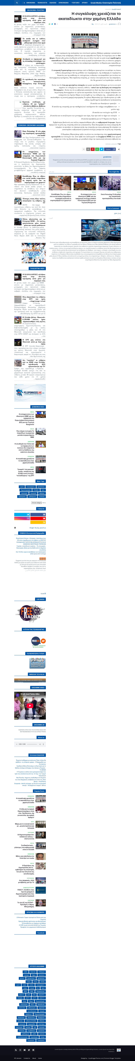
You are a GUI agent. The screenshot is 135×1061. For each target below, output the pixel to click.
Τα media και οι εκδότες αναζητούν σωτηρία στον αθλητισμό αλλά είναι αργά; (34, 41)
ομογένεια (41, 1030)
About (34, 1058)
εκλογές (20, 1021)
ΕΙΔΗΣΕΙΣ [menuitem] (53, 2)
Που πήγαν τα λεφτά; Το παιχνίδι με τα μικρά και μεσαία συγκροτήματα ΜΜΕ (25, 434)
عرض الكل (51, 171)
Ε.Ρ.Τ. (27, 998)
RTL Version (17, 1058)
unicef (32, 988)
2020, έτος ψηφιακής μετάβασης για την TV (26, 881)
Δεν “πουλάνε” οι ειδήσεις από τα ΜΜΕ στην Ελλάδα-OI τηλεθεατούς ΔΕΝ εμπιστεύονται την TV (34, 363)
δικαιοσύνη (31, 1017)
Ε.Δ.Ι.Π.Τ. (41, 994)
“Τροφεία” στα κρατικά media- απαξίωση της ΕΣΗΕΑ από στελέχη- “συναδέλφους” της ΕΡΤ (25, 472)
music (35, 981)
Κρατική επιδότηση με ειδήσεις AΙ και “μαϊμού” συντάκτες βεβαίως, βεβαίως (34, 104)
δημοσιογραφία (25, 490)
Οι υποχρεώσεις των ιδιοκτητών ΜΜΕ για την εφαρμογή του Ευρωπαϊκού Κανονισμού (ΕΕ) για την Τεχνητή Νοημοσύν (86, 198)
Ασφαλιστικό (40, 991)
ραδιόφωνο (32, 496)
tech (43, 490)
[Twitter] (52, 24)
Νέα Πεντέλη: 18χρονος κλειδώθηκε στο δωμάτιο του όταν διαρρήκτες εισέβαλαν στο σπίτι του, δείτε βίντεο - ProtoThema (30, 779)
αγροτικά (41, 1007)
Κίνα (24, 1001)
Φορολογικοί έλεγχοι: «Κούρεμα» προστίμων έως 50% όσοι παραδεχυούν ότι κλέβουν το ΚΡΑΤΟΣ (31, 539)
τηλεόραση (22, 496)
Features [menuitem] (75, 2)
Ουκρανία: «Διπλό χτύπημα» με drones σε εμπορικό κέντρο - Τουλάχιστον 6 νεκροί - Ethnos (30, 784)
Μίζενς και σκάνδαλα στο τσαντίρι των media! (25, 857)
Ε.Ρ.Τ (34, 998)
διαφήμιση (41, 1017)
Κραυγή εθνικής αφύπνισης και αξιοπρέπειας (32, 921)
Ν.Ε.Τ (32, 1004)
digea (33, 975)
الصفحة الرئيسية (116, 9)
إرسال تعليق (117, 213)
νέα (35, 1027)
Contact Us (27, 1058)
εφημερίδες (31, 1024)
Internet (33, 972)
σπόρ (42, 1037)
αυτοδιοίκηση (32, 1011)
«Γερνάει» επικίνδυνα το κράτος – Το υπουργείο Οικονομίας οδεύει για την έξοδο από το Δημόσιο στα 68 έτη (31, 548)
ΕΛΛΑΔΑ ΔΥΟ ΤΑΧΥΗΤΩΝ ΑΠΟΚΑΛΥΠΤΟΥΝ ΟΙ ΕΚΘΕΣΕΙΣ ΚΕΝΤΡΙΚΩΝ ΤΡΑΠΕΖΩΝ (31, 543)
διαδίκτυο (29, 1014)
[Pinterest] (93, 149)
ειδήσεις (41, 493)
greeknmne (31, 978)
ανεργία (42, 1011)
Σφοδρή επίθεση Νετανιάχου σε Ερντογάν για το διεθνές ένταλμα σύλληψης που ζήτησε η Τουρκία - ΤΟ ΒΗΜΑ (30, 768)
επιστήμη (41, 1024)
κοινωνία (108, 9)
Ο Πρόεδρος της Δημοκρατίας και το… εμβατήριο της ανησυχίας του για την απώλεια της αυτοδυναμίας (24, 870)
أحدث (118, 218)
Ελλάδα (36, 490)
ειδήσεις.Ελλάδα (31, 1021)
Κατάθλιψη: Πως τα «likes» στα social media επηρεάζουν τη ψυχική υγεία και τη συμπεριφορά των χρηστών (60, 197)
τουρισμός (31, 1040)
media (42, 981)
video (25, 988)
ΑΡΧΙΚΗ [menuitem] (84, 2)
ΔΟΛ (25, 991)
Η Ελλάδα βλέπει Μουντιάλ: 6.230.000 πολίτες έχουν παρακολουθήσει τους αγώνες (34, 319)
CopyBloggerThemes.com (95, 1058)
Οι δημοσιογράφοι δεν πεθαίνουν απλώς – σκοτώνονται (25, 837)
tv (37, 988)
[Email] (88, 149)
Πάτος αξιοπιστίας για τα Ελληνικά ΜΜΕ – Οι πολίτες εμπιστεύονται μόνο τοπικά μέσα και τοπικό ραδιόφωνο (34, 222)
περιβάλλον (31, 1030)
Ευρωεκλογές (40, 1001)
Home (40, 1058)
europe (26, 975)
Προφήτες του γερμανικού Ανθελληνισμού (33, 927)
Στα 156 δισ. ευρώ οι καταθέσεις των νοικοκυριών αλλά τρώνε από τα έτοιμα (31, 553)
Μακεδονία (41, 1004)
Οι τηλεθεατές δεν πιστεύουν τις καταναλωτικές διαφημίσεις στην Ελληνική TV (34, 82)
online (31, 985)
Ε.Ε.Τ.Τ (22, 994)
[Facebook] (55, 24)
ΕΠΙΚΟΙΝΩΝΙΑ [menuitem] (64, 2)
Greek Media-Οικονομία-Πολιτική (106, 3)
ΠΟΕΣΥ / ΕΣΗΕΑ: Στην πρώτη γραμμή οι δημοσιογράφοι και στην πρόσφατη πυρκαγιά (25, 893)
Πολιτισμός (24, 1004)
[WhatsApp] (49, 24)
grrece (22, 978)
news (28, 981)
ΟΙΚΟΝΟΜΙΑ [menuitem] (30, 2)
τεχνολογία (34, 1037)
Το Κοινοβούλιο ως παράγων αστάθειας (34, 923)
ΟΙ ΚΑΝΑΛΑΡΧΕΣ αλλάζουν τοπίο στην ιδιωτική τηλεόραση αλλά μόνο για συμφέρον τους (34, 19)
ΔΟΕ (31, 991)
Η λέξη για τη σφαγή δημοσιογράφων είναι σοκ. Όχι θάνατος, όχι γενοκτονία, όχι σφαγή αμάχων (25, 813)
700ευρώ (41, 972)
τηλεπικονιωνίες (22, 1037)
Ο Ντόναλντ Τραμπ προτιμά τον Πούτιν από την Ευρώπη (31, 918)
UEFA (25, 972)
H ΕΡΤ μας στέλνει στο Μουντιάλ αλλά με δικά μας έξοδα (34, 342)
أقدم (51, 218)
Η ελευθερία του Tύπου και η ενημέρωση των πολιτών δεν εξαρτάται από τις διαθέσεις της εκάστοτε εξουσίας (24, 448)
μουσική (41, 1027)
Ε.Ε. (28, 994)
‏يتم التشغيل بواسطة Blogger (38, 528)
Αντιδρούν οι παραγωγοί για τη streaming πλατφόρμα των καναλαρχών (34, 61)
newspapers (30, 486)
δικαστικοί (21, 1017)
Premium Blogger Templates (112, 1058)
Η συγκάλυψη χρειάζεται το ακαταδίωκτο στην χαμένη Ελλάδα (25, 461)
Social (42, 593)
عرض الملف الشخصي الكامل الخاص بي (35, 570)
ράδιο (34, 1034)
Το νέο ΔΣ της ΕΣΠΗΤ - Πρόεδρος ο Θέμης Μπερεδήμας (25, 905)
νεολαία (28, 1027)
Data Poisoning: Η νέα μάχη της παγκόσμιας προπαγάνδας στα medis (111, 196)
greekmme (107, 156)
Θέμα (31, 1001)
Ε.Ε (34, 994)
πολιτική (108, 144)
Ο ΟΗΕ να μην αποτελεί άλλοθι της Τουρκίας (32, 925)
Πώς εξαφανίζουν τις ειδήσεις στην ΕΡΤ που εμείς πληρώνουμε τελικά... (34, 299)
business (41, 975)
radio (24, 985)
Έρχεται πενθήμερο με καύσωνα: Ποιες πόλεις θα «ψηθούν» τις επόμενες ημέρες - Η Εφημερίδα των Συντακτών (30, 762)
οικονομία (24, 493)
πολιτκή (42, 1034)
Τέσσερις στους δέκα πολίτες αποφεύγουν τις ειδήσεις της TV (34, 201)
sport (21, 486)
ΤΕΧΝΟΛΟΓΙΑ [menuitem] (42, 2)
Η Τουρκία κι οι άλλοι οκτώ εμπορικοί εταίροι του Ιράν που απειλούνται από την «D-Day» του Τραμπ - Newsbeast (30, 774)
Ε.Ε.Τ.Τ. (42, 998)
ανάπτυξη (22, 1007)
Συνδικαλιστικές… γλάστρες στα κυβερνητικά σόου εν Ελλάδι (24, 847)
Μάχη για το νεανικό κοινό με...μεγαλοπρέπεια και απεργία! (24, 826)
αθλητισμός (31, 1007)
